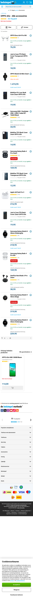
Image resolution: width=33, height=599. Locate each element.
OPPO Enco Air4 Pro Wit (18, 35)
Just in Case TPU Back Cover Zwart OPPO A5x (18, 213)
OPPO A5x (3, 13)
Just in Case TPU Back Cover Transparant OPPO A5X (18, 56)
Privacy (8, 512)
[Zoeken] (30, 6)
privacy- (12, 580)
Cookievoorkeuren (22, 512)
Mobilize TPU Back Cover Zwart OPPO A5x (19, 133)
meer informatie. (21, 507)
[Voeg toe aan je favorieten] (31, 35)
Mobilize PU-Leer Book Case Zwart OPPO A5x (18, 93)
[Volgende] (30, 338)
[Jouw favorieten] (27, 2)
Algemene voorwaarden (11, 513)
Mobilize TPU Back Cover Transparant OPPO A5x (19, 174)
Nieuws (12, 510)
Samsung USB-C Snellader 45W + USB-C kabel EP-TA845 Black (19, 113)
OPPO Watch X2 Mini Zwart (19, 74)
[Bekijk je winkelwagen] (30, 2)
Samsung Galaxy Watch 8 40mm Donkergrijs (19, 232)
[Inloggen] (24, 2)
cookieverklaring (20, 580)
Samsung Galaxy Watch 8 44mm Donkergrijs (19, 321)
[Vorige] (2, 420)
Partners (17, 510)
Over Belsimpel (6, 510)
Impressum (14, 512)
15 (10, 338)
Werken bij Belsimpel (25, 510)
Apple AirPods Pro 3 (17, 192)
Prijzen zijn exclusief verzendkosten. (18, 505)
